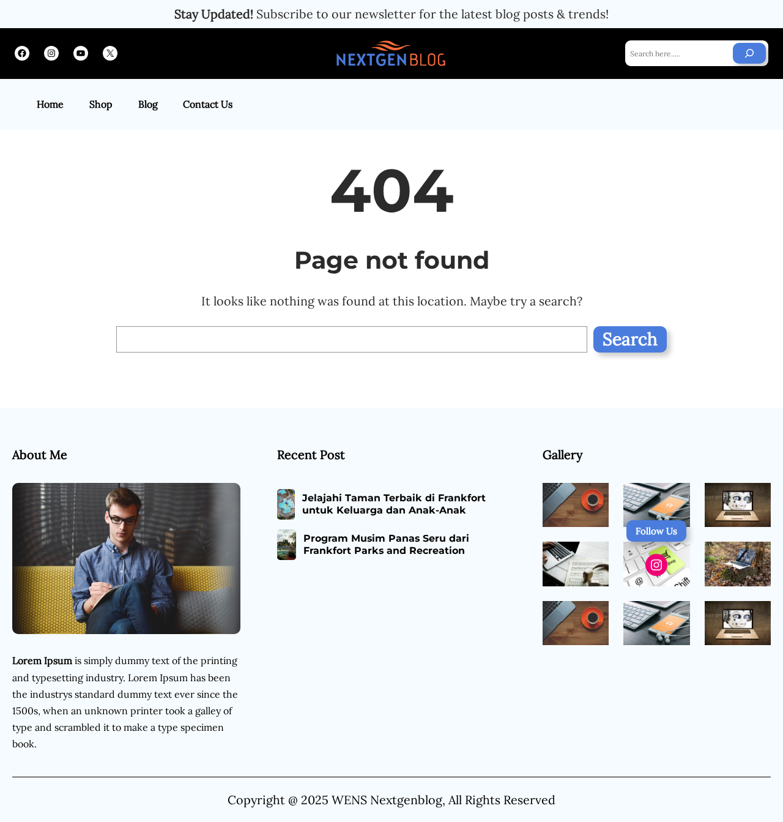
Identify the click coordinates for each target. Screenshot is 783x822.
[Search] (749, 53)
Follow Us (656, 531)
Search (630, 339)
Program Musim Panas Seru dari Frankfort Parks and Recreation (386, 544)
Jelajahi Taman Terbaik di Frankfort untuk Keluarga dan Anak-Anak (394, 504)
